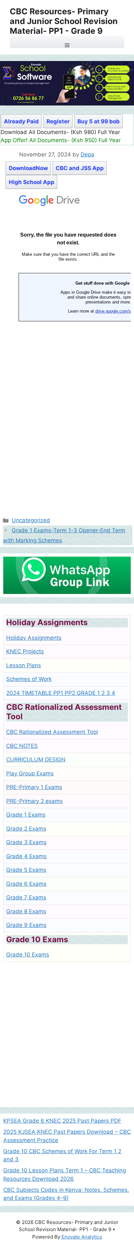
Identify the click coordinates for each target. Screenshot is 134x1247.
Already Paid (21, 121)
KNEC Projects (25, 651)
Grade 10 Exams (27, 954)
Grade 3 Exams (26, 842)
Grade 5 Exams (26, 870)
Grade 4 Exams (26, 856)
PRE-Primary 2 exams (34, 801)
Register (58, 121)
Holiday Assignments (33, 638)
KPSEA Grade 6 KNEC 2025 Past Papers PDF (62, 1120)
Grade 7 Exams (26, 897)
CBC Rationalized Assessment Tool (52, 732)
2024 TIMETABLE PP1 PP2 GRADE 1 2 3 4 (60, 693)
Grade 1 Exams (26, 814)
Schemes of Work (29, 679)
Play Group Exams (30, 773)
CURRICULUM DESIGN (35, 759)
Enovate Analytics (81, 1237)
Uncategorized (31, 520)
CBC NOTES (22, 746)
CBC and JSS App (80, 168)
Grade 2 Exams (26, 828)
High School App (31, 182)
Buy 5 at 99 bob (98, 121)
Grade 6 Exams (26, 884)
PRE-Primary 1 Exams (34, 787)
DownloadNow (28, 168)
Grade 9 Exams (26, 925)
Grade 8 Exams (26, 911)
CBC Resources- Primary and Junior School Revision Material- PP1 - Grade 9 (64, 21)
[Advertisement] (67, 1037)
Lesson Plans (23, 665)
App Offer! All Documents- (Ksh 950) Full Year (61, 140)
